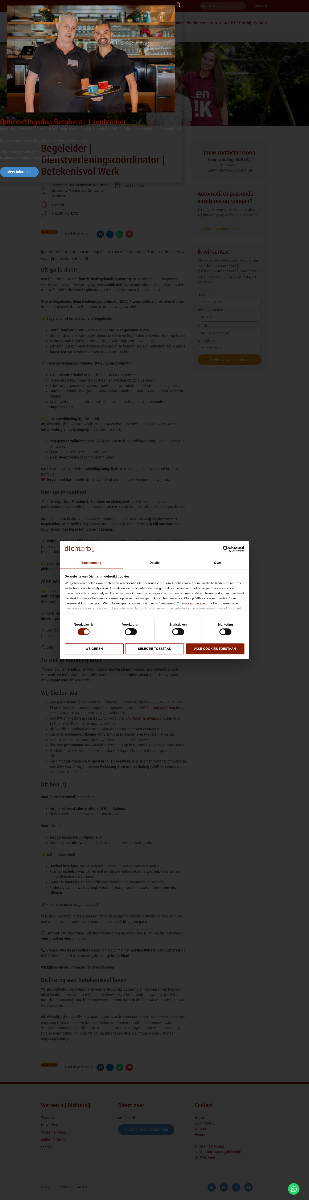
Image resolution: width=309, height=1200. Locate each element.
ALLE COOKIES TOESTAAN (215, 648)
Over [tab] (217, 562)
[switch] (131, 632)
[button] (178, 4)
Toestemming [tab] (91, 562)
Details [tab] (154, 562)
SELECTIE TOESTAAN (154, 648)
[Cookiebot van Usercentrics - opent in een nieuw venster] (226, 549)
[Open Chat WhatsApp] (294, 1189)
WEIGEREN (94, 648)
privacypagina (201, 603)
